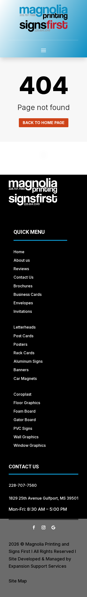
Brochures (23, 285)
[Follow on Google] (53, 527)
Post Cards (23, 335)
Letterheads (25, 327)
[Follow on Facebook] (34, 527)
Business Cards (28, 294)
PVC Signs (23, 428)
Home (19, 251)
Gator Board (25, 419)
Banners (21, 369)
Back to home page (44, 122)
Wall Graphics (26, 436)
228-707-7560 (23, 485)
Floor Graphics (27, 402)
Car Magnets (25, 378)
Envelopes (23, 302)
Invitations (23, 311)
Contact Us (23, 277)
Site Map (18, 580)
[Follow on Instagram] (43, 527)
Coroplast (22, 394)
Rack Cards (24, 352)
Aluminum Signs (28, 361)
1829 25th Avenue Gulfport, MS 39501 (43, 498)
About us (22, 260)
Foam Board (25, 411)
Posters (20, 344)
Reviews (21, 268)
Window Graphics (30, 445)
